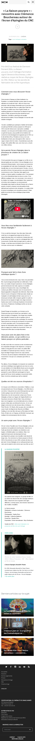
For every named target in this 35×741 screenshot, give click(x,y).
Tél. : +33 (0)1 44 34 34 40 (8, 705)
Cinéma (6, 609)
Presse (3, 678)
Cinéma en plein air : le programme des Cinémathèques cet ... (17, 632)
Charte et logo (5, 684)
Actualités (4, 672)
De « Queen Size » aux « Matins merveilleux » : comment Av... (16, 651)
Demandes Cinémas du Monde (9, 719)
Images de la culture (6, 716)
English (4, 688)
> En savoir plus (9, 576)
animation (24, 39)
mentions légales (17, 739)
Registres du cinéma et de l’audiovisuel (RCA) (13, 717)
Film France (4, 714)
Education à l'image (7, 680)
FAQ (2, 682)
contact (12, 737)
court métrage (16, 39)
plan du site (21, 737)
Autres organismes (6, 676)
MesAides (4, 712)
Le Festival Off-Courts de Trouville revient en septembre (17, 612)
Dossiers (3, 674)
